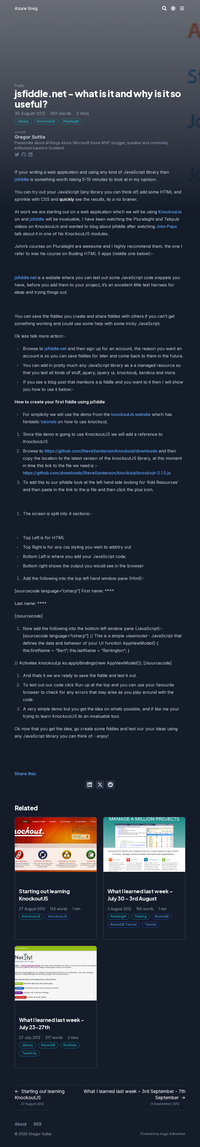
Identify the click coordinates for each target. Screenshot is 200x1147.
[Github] (23, 154)
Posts (19, 85)
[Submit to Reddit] (110, 784)
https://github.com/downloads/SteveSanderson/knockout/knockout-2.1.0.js (97, 472)
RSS (38, 1124)
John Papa (166, 226)
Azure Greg (26, 8)
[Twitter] (17, 154)
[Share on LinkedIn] (89, 784)
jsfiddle (22, 179)
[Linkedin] (30, 154)
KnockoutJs (170, 211)
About (21, 1124)
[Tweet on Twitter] (100, 784)
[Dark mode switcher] (173, 8)
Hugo (164, 1134)
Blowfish (178, 1134)
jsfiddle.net (25, 277)
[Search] (164, 8)
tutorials (49, 421)
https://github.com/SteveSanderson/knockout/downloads (101, 451)
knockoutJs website (131, 414)
